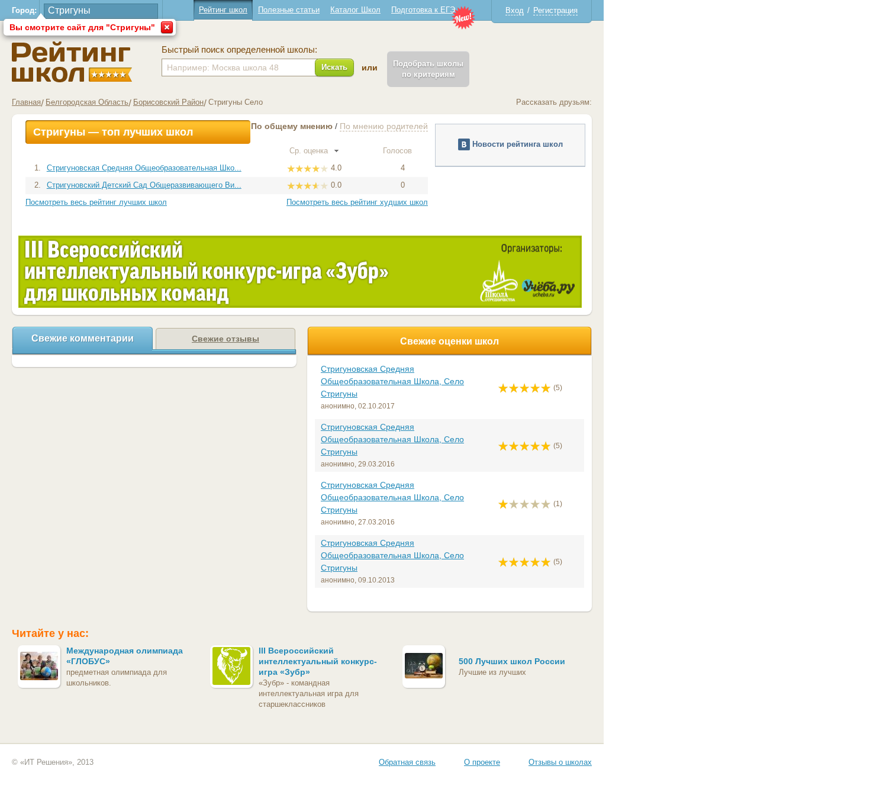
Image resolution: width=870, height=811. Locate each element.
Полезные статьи (289, 9)
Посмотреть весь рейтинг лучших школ (96, 202)
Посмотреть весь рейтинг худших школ (357, 202)
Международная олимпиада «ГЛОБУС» (124, 656)
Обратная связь (407, 762)
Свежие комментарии (82, 338)
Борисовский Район (168, 102)
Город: (24, 10)
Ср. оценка (309, 150)
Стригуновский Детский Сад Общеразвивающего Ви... (144, 185)
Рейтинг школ (223, 9)
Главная (26, 102)
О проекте (482, 762)
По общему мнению (292, 126)
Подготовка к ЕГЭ (423, 9)
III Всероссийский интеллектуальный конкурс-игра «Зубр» (318, 661)
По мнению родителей (384, 126)
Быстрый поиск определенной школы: (239, 49)
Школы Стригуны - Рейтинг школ (72, 61)
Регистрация (555, 10)
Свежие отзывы (225, 338)
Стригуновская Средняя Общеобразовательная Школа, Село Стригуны (392, 381)
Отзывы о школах (560, 762)
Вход (514, 10)
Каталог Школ (355, 9)
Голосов (398, 150)
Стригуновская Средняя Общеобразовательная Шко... (144, 167)
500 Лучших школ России (512, 661)
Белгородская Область (87, 102)
